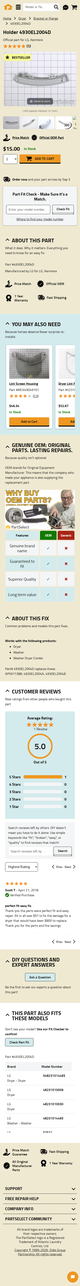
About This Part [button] (33, 240)
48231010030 (53, 1104)
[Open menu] (18, 7)
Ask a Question (40, 977)
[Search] (56, 7)
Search (62, 850)
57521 (47, 1132)
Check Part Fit (19, 1042)
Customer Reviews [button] (36, 691)
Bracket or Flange (45, 18)
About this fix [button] (30, 618)
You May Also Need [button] (36, 324)
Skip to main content (40, 49)
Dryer (22, 18)
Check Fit (63, 209)
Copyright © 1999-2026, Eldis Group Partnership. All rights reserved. (40, 1252)
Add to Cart (44, 158)
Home (7, 18)
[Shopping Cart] (74, 7)
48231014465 (53, 1118)
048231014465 (54, 1075)
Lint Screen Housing (23, 383)
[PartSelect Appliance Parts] (8, 7)
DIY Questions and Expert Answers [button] (36, 962)
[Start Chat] (72, 1277)
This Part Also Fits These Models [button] (36, 1015)
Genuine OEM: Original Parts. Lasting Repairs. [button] (42, 447)
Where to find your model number (40, 219)
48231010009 (53, 1089)
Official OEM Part (51, 137)
